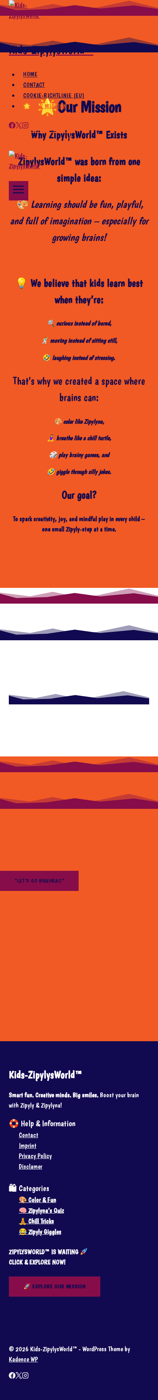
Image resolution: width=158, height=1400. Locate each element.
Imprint (27, 1145)
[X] (18, 126)
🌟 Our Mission (45, 106)
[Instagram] (25, 126)
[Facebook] (12, 126)
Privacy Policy (35, 1156)
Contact (34, 84)
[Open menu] (18, 190)
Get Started (43, 141)
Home (30, 74)
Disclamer (30, 1166)
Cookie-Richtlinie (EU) (53, 95)
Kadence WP (23, 1359)
